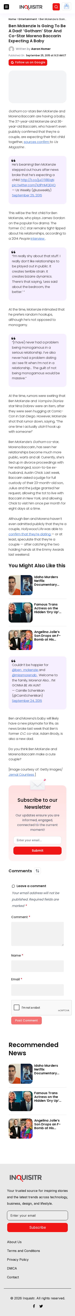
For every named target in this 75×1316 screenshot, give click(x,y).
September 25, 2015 (27, 195)
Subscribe (37, 1227)
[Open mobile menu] (6, 6)
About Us (14, 1242)
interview (38, 238)
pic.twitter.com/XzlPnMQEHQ (34, 185)
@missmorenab (24, 675)
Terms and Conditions (23, 1251)
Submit (37, 850)
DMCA (12, 1268)
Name (17, 955)
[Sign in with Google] (66, 6)
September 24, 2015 (27, 700)
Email (16, 979)
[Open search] (56, 6)
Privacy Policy (18, 1260)
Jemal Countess (22, 774)
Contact (13, 1277)
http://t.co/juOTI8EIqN (37, 180)
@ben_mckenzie (25, 670)
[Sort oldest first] (37, 870)
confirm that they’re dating (30, 534)
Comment (20, 917)
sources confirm (37, 142)
